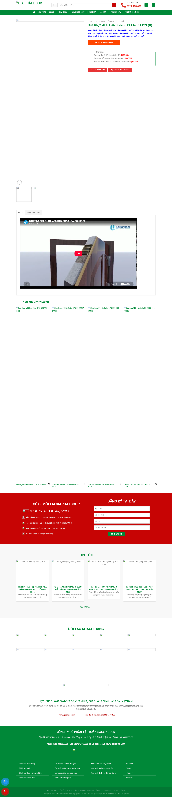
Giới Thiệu (42, 12)
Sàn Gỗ (103, 12)
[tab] (20, 212)
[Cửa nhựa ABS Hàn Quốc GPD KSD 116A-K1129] (68, 394)
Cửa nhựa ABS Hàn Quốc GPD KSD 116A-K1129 (65, 486)
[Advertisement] (86, 780)
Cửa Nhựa (63, 12)
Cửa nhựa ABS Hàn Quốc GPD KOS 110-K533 (31, 485)
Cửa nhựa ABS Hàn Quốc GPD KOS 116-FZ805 (137, 486)
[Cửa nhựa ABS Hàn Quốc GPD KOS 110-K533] (32, 394)
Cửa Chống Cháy (78, 12)
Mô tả (20, 212)
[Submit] (114, 5)
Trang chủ (91, 21)
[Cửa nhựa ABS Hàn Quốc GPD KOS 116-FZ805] (140, 394)
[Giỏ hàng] (153, 5)
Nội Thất (92, 12)
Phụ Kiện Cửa (116, 12)
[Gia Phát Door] (32, 5)
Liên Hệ (136, 12)
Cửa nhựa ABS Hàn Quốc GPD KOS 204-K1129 (101, 486)
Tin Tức (128, 12)
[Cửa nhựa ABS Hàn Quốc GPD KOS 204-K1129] (104, 394)
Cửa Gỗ (51, 12)
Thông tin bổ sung (33, 212)
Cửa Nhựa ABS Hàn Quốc (116, 21)
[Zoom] (19, 182)
